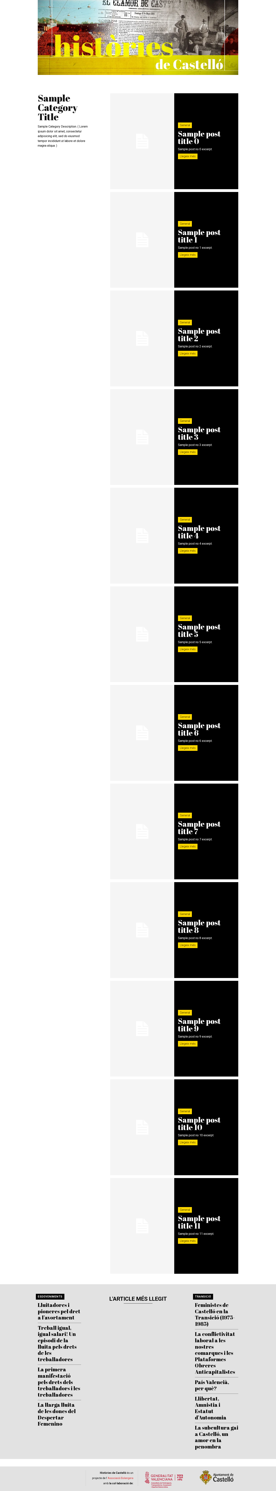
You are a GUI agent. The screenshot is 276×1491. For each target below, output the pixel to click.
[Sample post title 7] (142, 832)
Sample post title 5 (199, 630)
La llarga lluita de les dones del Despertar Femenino (57, 1414)
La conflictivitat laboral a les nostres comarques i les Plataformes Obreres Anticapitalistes (215, 1352)
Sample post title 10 (199, 1123)
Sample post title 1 (199, 236)
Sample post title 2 (199, 334)
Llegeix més (188, 156)
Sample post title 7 (199, 827)
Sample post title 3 (199, 433)
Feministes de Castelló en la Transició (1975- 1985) (215, 1314)
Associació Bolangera (120, 1478)
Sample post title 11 (199, 1222)
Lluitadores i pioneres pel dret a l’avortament (59, 1311)
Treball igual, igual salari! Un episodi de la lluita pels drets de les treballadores (57, 1343)
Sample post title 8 (199, 926)
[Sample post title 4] (142, 536)
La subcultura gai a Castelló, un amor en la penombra (216, 1437)
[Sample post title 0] (142, 141)
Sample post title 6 (199, 729)
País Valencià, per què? (212, 1385)
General (185, 125)
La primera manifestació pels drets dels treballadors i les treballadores (59, 1382)
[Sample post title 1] (142, 240)
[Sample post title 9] (142, 1029)
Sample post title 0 (199, 137)
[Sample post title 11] (142, 1226)
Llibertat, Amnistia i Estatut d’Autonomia (210, 1408)
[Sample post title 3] (142, 437)
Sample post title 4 (199, 532)
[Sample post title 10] (142, 1127)
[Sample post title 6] (142, 733)
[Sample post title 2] (142, 338)
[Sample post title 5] (142, 634)
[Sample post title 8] (142, 930)
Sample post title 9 (199, 1025)
